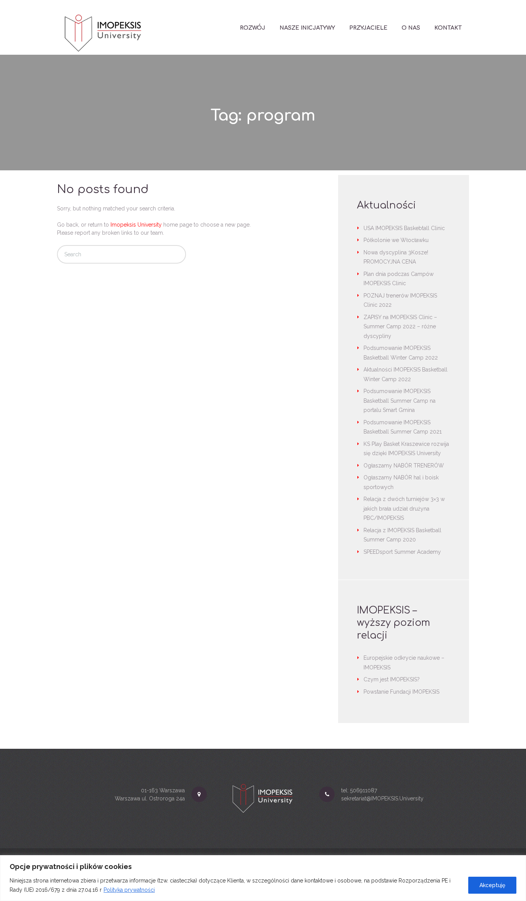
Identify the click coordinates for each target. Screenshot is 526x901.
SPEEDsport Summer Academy (402, 552)
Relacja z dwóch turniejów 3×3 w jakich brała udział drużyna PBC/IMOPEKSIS (404, 508)
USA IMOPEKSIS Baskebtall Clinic (404, 228)
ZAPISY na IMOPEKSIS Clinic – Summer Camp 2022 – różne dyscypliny (400, 326)
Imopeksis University (136, 225)
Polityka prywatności (129, 890)
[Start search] (173, 254)
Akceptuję (492, 885)
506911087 (363, 790)
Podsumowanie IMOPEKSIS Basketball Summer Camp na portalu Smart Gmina (400, 400)
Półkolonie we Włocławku (396, 240)
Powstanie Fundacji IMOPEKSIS (401, 692)
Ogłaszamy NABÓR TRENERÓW (404, 465)
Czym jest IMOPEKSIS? (392, 679)
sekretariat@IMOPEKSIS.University (382, 798)
